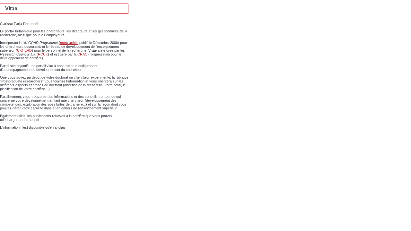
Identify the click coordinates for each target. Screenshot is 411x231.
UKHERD (24, 50)
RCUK (43, 54)
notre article (69, 43)
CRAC (82, 54)
